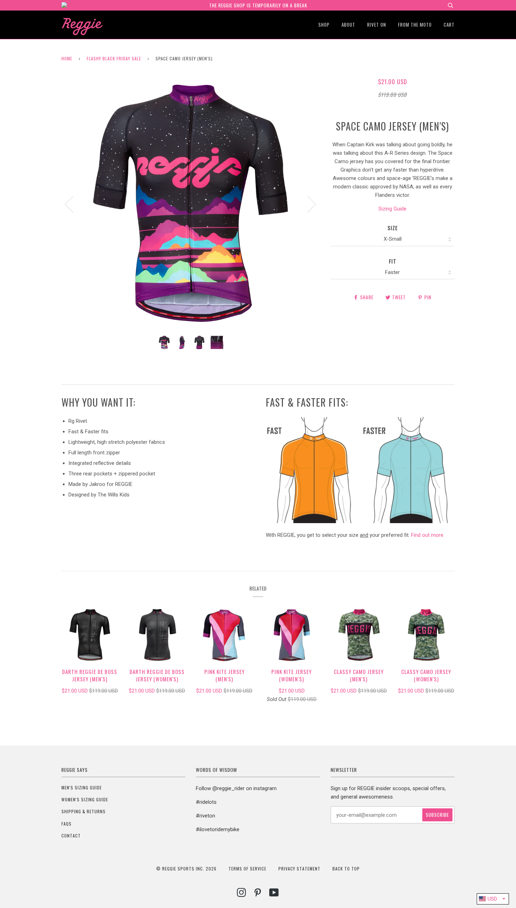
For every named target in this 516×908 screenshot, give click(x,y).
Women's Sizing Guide (84, 799)
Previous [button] (73, 203)
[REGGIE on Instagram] (241, 894)
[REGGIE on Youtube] (274, 894)
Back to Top (346, 869)
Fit (392, 261)
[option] (190, 204)
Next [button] (307, 203)
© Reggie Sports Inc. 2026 (186, 869)
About (348, 24)
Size (393, 228)
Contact (71, 836)
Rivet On (376, 24)
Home (66, 58)
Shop (324, 24)
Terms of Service (247, 869)
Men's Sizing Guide (81, 787)
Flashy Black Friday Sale (114, 58)
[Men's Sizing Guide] (360, 521)
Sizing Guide (392, 209)
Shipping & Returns (83, 811)
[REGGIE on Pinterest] (258, 894)
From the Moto (415, 24)
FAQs (66, 824)
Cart (449, 24)
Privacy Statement (299, 869)
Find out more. (427, 535)
